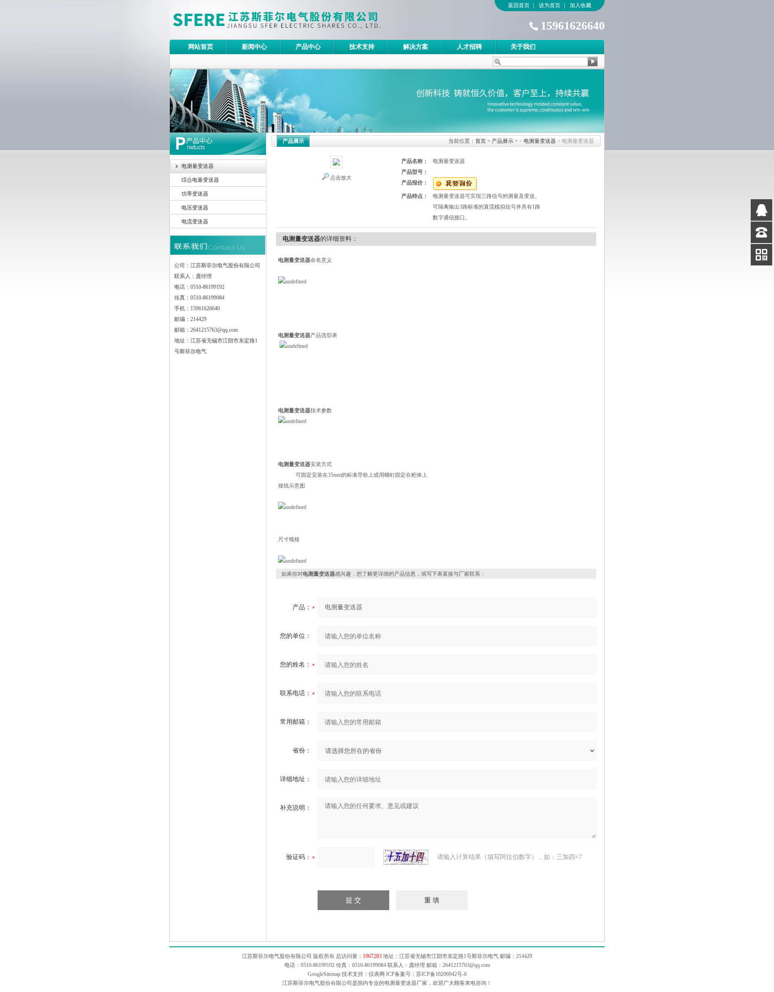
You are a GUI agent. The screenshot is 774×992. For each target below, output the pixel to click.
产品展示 (502, 141)
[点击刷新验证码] (405, 857)
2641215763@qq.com (466, 965)
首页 (480, 141)
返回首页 (518, 5)
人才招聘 (469, 46)
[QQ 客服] (761, 210)
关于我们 (523, 46)
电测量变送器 (197, 166)
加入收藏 (580, 5)
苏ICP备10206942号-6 (441, 974)
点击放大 (341, 178)
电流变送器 (194, 221)
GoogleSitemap (324, 974)
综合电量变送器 (200, 180)
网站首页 (200, 46)
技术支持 (361, 46)
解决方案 (415, 46)
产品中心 (308, 46)
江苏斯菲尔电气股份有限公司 (292, 19)
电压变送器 (194, 208)
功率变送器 (194, 194)
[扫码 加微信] (761, 254)
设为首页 (549, 5)
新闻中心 (254, 46)
